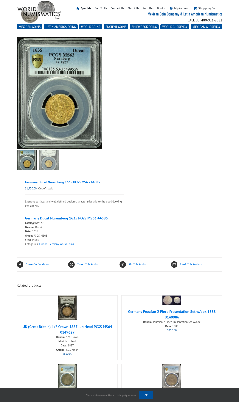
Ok (146, 395)
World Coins (67, 244)
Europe (43, 244)
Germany (54, 244)
